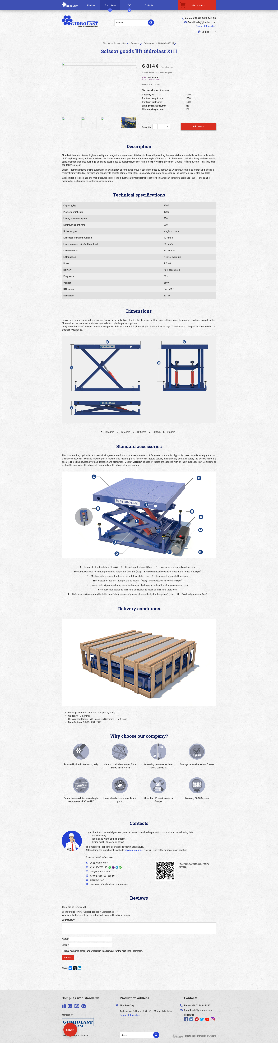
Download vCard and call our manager (109, 884)
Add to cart (198, 126)
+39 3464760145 (98, 867)
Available (154, 78)
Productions (110, 5)
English (205, 31)
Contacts (149, 5)
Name (65, 938)
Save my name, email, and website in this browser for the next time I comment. (103, 950)
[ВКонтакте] (70, 968)
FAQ (129, 5)
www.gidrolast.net (134, 849)
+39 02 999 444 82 (204, 18)
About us (91, 5)
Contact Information (206, 26)
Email (65, 944)
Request (70, 1029)
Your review (68, 919)
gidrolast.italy (97, 879)
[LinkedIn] (79, 968)
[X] (75, 968)
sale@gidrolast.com (206, 22)
